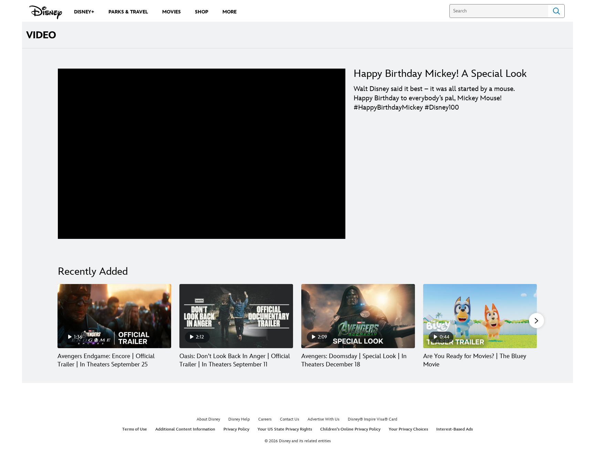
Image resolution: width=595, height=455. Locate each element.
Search (556, 11)
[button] (536, 320)
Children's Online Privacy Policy (350, 429)
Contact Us (289, 419)
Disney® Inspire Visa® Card (372, 419)
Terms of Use (134, 429)
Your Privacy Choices (408, 429)
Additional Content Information (185, 429)
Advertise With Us (323, 419)
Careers (265, 419)
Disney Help (239, 419)
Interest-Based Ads (454, 429)
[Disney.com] (45, 12)
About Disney (208, 419)
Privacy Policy (236, 429)
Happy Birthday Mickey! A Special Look (440, 74)
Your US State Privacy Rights (285, 429)
